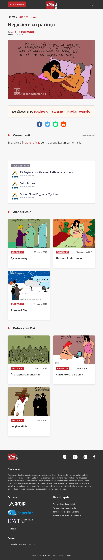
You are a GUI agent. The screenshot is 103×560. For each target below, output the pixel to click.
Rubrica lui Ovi (27, 17)
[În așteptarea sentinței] (29, 359)
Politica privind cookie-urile (64, 508)
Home (11, 17)
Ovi (16, 32)
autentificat (32, 142)
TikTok (70, 111)
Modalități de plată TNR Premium (67, 515)
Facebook (40, 111)
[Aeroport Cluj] (29, 295)
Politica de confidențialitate (64, 504)
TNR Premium (17, 4)
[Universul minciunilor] (74, 243)
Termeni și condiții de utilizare (66, 512)
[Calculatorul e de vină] (74, 359)
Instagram (57, 111)
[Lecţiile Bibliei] (29, 411)
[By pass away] (29, 243)
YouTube (84, 111)
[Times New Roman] (52, 5)
